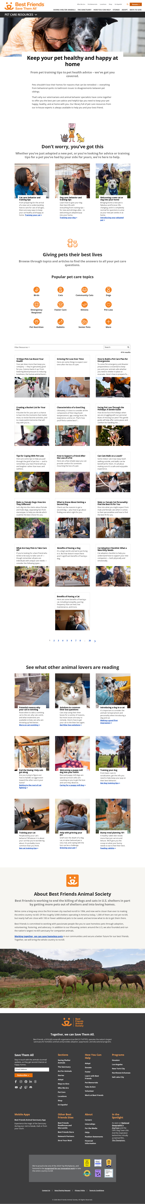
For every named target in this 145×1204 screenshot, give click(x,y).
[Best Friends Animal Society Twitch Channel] (26, 1088)
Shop (110, 4)
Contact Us (46, 1190)
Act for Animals (65, 1071)
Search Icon (129, 4)
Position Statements (94, 1136)
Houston (116, 1060)
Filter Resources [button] (21, 347)
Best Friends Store (66, 1132)
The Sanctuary (84, 10)
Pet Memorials (92, 4)
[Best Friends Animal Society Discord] (31, 1088)
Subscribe (22, 1075)
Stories (116, 10)
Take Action (90, 1087)
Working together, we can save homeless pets (39, 936)
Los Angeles (117, 1064)
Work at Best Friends (94, 1095)
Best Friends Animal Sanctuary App (30, 1120)
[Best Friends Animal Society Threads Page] (36, 1082)
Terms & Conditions (96, 1190)
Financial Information (90, 1142)
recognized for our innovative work (60, 1168)
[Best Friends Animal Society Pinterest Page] (26, 1082)
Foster (88, 1071)
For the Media (91, 1128)
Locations (103, 4)
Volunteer (89, 1091)
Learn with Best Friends (92, 1077)
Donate (135, 4)
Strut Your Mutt (65, 1140)
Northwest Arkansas (121, 1073)
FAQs (87, 1132)
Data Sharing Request (62, 1190)
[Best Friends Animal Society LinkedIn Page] (31, 1082)
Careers (88, 1120)
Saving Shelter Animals (64, 10)
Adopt (125, 10)
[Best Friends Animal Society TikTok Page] (21, 1088)
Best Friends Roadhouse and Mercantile (65, 1125)
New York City (118, 1068)
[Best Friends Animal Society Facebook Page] (17, 1082)
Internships (90, 1124)
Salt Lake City (118, 1077)
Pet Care (61, 1092)
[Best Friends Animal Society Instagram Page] (21, 1082)
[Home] (24, 6)
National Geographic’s (120, 1125)
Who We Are (81, 4)
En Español (118, 4)
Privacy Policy (80, 1190)
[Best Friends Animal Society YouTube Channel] (17, 1088)
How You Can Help (102, 10)
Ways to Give (63, 1083)
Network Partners (66, 1136)
